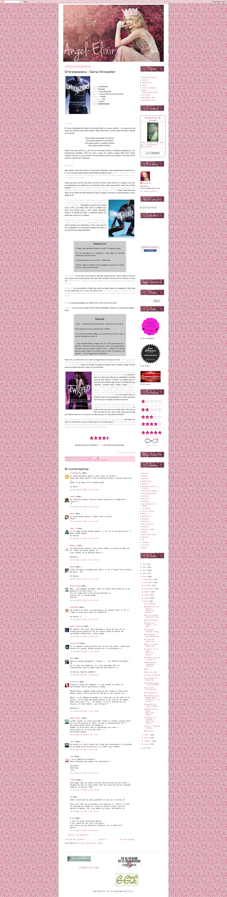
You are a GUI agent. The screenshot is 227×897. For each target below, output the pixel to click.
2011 (145, 577)
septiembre (149, 589)
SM (143, 540)
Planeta (145, 527)
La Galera (146, 508)
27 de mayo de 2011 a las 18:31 (84, 830)
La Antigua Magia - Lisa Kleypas (151, 684)
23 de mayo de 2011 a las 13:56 (84, 490)
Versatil (146, 545)
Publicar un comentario (78, 835)
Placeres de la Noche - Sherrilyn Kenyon (150, 712)
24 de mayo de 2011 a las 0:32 (84, 735)
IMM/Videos (146, 83)
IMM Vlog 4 (148, 731)
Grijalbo (146, 501)
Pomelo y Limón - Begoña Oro (151, 645)
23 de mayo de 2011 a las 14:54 (84, 538)
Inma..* (73, 528)
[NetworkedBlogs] (150, 247)
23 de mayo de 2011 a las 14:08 (84, 507)
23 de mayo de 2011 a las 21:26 (84, 675)
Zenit (144, 548)
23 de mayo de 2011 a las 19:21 (84, 619)
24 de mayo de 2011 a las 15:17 (84, 773)
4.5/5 (77, 460)
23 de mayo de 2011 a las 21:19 (84, 651)
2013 (145, 570)
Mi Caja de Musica (152, 675)
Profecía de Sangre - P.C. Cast (151, 625)
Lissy (72, 818)
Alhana (73, 780)
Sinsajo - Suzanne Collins (152, 727)
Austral (145, 473)
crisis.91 (74, 682)
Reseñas (104, 460)
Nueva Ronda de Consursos (150, 679)
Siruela (145, 537)
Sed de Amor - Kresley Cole (150, 689)
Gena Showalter (86, 460)
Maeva (144, 514)
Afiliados (146, 95)
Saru (72, 658)
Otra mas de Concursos (149, 640)
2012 (145, 573)
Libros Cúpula (148, 511)
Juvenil (97, 460)
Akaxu (72, 514)
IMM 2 (146, 669)
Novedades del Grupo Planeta (151, 705)
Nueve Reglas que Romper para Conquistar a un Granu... (152, 698)
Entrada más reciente (74, 839)
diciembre (149, 579)
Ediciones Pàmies (149, 491)
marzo (147, 738)
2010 (145, 748)
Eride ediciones (149, 493)
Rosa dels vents (149, 534)
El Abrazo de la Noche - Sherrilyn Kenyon (151, 652)
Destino (145, 484)
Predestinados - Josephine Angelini (151, 664)
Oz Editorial (147, 524)
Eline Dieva (75, 586)
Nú (71, 797)
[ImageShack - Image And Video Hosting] (141, 208)
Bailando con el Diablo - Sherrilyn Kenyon (151, 609)
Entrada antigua (127, 839)
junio (147, 598)
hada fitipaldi (76, 626)
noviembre (149, 582)
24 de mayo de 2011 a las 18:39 (84, 790)
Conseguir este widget (89, 868)
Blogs (144, 85)
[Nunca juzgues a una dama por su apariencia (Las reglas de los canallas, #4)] (152, 141)
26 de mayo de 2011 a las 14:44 (84, 811)
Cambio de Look (150, 672)
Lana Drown (75, 643)
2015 (145, 564)
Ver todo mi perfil (148, 191)
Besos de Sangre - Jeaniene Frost (152, 616)
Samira (73, 496)
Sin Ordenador (150, 604)
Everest (145, 499)
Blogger (130, 891)
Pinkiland (74, 607)
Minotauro (146, 516)
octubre (148, 585)
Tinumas (145, 542)
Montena (145, 519)
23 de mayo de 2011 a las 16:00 (84, 579)
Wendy (72, 567)
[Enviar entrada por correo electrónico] (97, 458)
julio (147, 595)
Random (145, 532)
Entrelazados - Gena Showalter (151, 635)
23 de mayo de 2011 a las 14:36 (84, 521)
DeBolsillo (146, 481)
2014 (145, 567)
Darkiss (145, 479)
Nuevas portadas (151, 620)
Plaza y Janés (148, 529)
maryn (72, 742)
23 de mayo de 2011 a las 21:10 (84, 636)
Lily (72, 756)
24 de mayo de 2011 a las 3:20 (84, 749)
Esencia (145, 496)
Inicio (102, 839)
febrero (148, 741)
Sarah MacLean (147, 146)
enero (147, 744)
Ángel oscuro (75, 718)
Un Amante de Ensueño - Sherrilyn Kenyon (149, 720)
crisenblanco (75, 473)
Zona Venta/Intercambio (150, 91)
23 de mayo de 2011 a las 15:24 (84, 560)
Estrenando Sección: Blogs (151, 631)
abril (147, 735)
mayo (146, 601)
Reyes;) (73, 545)
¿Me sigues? (150, 250)
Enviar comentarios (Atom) (91, 843)
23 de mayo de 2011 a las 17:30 (84, 600)
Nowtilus (146, 521)
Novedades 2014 (148, 97)
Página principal (149, 77)
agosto (147, 592)
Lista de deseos (149, 88)
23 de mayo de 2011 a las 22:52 (84, 711)
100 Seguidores (150, 693)
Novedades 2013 (148, 100)
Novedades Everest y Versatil (152, 658)
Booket (145, 476)
